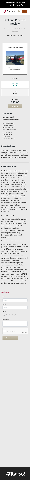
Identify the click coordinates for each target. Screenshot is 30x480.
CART (19, 5)
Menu (24, 11)
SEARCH (9, 5)
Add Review (5, 292)
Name (4, 297)
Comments (5, 320)
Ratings (4, 311)
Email (4, 304)
